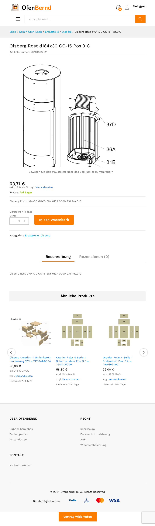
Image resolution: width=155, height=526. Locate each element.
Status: (14, 192)
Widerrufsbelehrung (93, 444)
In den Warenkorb (54, 220)
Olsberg (45, 235)
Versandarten (18, 439)
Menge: (13, 216)
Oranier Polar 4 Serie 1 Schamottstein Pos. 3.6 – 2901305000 (72, 361)
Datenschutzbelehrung (95, 434)
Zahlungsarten (18, 434)
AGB (83, 439)
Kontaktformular (20, 465)
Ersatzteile (32, 235)
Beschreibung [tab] (58, 256)
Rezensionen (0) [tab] (94, 256)
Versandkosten (44, 187)
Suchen (140, 19)
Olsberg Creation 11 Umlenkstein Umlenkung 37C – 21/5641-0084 (30, 359)
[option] (31, 350)
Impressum (87, 428)
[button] (26, 351)
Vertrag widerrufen (77, 516)
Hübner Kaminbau (21, 428)
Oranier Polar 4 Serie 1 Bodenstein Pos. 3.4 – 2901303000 (117, 361)
